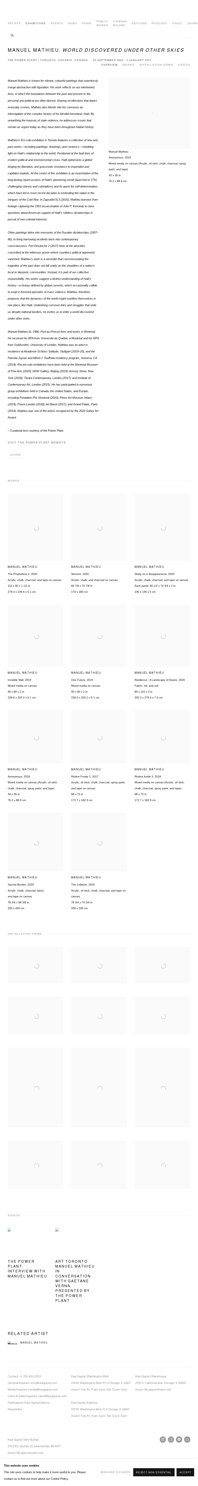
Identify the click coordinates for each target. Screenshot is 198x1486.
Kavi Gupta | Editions (84, 1402)
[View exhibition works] (149, 87)
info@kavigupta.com (44, 1383)
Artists (14, 23)
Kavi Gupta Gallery (27, 10)
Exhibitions (36, 23)
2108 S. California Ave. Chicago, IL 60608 (160, 1383)
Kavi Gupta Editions (37, 1402)
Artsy (171, 1439)
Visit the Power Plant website (37, 442)
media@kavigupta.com (43, 1389)
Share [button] (16, 455)
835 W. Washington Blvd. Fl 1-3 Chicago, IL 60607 (101, 1383)
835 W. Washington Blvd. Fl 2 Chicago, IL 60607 (100, 1409)
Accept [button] (185, 1472)
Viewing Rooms (120, 23)
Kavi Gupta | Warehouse (150, 1376)
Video (177, 23)
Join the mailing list (179, 1439)
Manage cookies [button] (116, 1472)
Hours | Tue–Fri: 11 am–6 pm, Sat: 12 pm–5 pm (99, 1389)
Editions (139, 23)
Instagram (163, 1439)
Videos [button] (184, 64)
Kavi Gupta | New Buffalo (23, 1439)
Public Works (102, 23)
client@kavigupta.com (52, 1396)
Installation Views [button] (156, 64)
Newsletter (15, 1409)
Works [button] (128, 64)
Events (57, 23)
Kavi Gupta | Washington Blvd (90, 1376)
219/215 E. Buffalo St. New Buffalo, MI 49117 (34, 1446)
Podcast (159, 23)
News (72, 23)
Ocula (187, 1439)
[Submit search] (12, 34)
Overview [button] (109, 64)
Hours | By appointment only (153, 1389)
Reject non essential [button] (154, 1472)
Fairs (87, 23)
